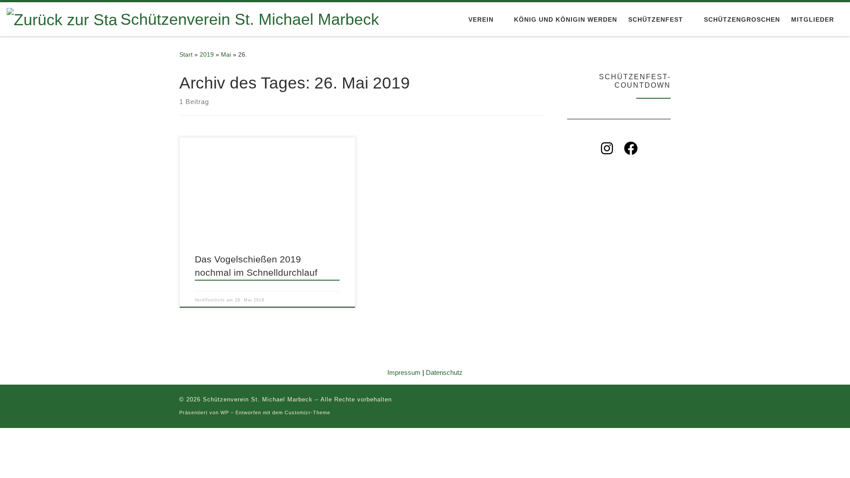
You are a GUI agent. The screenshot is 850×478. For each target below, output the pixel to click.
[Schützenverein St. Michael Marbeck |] (62, 18)
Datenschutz (444, 372)
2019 (207, 54)
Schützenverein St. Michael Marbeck (258, 399)
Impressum (404, 372)
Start (186, 54)
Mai (226, 54)
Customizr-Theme (307, 412)
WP (224, 412)
